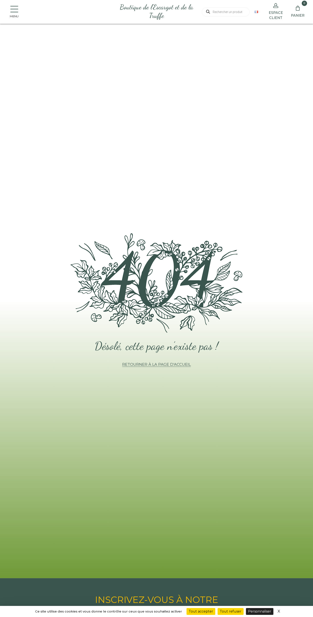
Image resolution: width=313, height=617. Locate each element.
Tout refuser (230, 611)
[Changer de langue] (257, 12)
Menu (14, 16)
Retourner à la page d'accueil (156, 364)
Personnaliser (259, 611)
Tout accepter (201, 611)
